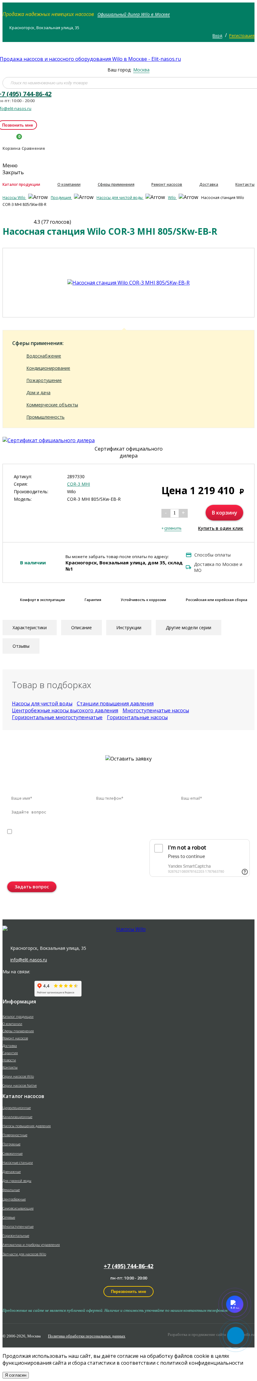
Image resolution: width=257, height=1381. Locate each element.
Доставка (208, 184)
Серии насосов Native (20, 1085)
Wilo (172, 197)
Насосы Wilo (14, 197)
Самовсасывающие (18, 1208)
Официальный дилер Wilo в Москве (133, 14)
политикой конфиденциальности (176, 831)
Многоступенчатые (18, 1226)
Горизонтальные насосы (137, 717)
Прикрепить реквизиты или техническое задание (63, 840)
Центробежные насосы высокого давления (65, 710)
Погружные (11, 1144)
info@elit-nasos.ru (28, 960)
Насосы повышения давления (27, 1126)
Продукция (61, 197)
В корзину (224, 512)
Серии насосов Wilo (18, 1076)
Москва (141, 70)
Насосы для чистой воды (120, 197)
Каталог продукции (21, 184)
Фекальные (11, 1190)
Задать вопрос (32, 887)
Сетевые (9, 1217)
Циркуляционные (17, 1108)
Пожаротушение (44, 380)
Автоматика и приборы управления (31, 1244)
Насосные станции (18, 1162)
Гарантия (10, 1053)
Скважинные (13, 1153)
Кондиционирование (48, 368)
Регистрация (241, 35)
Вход (217, 35)
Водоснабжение (43, 356)
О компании (69, 184)
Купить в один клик (220, 528)
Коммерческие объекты (52, 405)
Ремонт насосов (166, 184)
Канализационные (17, 1117)
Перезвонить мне (128, 1291)
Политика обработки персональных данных (86, 1336)
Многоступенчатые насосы (156, 710)
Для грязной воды (17, 1181)
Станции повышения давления (115, 703)
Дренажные (12, 1171)
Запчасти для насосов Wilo (24, 1254)
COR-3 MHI (78, 484)
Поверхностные (15, 1135)
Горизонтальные (16, 1235)
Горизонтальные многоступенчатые (57, 717)
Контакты (244, 184)
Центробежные (14, 1199)
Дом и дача (38, 392)
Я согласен (15, 1375)
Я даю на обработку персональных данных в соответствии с (111, 831)
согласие (34, 831)
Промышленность (45, 417)
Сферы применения (116, 184)
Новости (9, 1060)
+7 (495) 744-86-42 (128, 1266)
